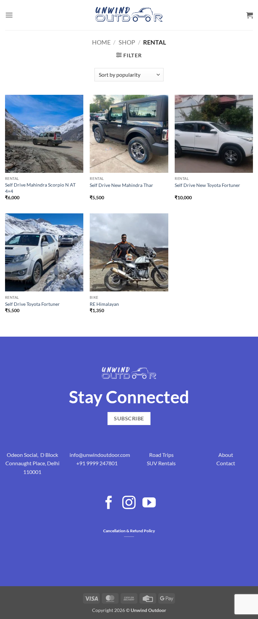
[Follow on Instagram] (129, 503)
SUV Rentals (161, 463)
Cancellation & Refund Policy (129, 531)
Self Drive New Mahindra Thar (121, 185)
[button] (9, 15)
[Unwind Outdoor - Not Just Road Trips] (129, 15)
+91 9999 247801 (97, 463)
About (225, 455)
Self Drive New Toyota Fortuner (207, 185)
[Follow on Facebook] (109, 503)
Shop (127, 42)
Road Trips (161, 455)
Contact (225, 463)
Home (101, 42)
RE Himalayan (104, 304)
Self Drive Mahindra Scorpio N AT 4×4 (40, 188)
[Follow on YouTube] (149, 503)
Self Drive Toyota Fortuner (32, 304)
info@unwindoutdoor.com (100, 455)
